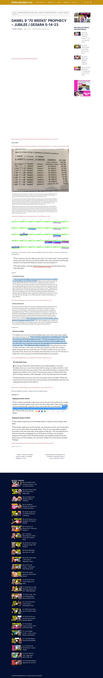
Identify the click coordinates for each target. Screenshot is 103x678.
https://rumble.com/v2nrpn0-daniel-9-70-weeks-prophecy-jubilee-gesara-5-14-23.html (35, 139)
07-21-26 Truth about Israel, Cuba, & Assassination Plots (28, 603)
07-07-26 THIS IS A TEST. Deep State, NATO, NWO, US (28, 655)
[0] (90, 2)
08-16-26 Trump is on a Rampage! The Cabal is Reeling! (29, 521)
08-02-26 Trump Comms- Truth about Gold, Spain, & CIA (28, 566)
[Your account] (88, 2)
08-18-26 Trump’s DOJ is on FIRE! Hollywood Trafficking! (29, 513)
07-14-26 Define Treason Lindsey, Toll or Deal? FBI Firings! (29, 625)
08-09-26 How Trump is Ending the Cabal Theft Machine (29, 544)
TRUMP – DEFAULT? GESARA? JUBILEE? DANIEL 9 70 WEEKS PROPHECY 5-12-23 (24, 456)
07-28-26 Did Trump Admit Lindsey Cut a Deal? (28, 581)
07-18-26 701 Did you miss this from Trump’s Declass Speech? (28, 618)
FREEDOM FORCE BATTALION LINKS (27, 12)
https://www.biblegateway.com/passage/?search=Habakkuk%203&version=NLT (33, 443)
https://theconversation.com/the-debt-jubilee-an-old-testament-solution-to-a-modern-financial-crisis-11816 (40, 146)
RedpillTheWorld (17, 29)
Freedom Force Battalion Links (40, 29)
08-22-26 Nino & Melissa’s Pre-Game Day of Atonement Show (85, 71)
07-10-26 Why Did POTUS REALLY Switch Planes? (29, 647)
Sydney (40, 675)
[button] (80, 2)
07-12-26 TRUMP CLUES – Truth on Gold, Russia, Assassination (29, 633)
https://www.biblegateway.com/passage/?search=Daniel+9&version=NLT (31, 216)
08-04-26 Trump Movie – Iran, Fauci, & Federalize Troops (29, 559)
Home (14, 12)
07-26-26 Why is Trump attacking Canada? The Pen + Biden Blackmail (29, 589)
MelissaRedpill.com (22, 2)
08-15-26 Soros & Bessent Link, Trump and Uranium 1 (29, 528)
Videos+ (74, 2)
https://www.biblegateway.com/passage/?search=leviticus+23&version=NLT (32, 300)
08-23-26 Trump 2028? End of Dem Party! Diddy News (85, 49)
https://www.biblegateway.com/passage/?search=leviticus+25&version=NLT (32, 357)
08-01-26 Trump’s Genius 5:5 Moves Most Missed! (29, 574)
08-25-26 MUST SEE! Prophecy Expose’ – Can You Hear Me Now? (29, 484)
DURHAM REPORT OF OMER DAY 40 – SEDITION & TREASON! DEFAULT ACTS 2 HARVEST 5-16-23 (55, 456)
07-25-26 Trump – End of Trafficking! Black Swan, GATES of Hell (29, 596)
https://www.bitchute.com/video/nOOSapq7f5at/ (24, 58)
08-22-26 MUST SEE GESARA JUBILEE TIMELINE (84, 60)
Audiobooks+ (51, 2)
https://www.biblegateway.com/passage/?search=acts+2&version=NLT (34, 387)
